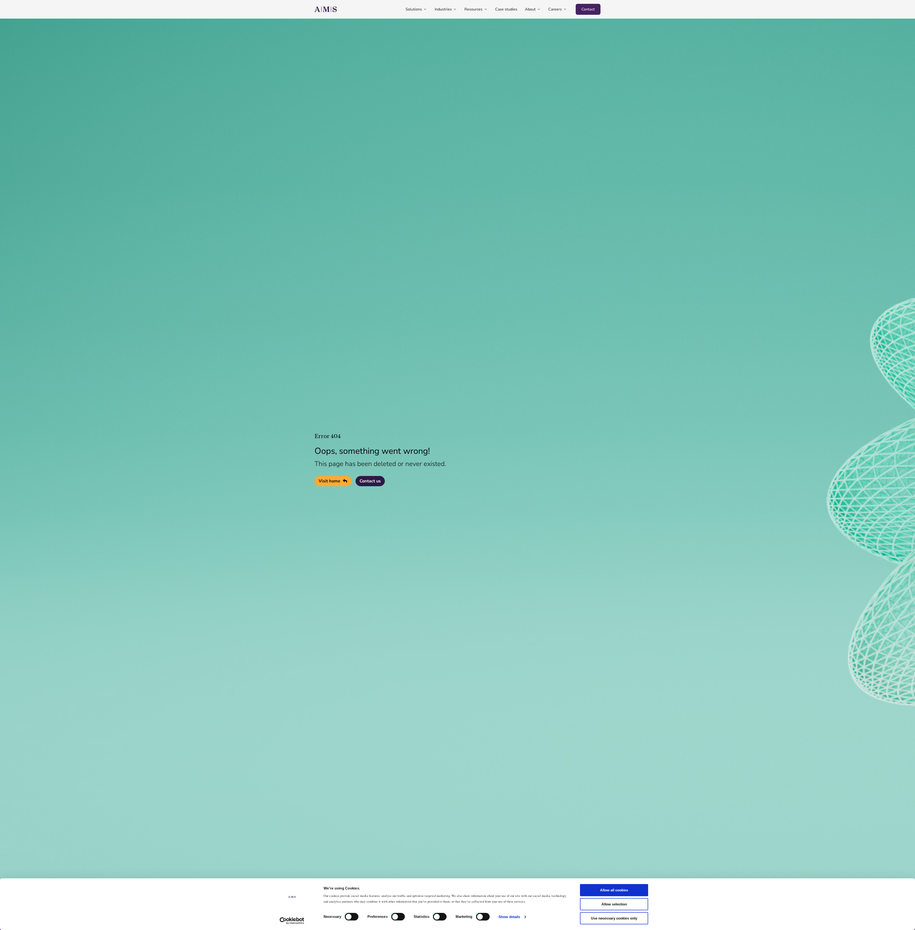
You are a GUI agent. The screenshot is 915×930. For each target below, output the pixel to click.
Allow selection (614, 904)
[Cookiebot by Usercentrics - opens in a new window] (292, 920)
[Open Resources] (486, 9)
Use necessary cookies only (614, 918)
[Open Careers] (565, 9)
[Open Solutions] (425, 9)
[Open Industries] (455, 9)
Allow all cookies (614, 890)
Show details (509, 917)
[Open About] (539, 9)
